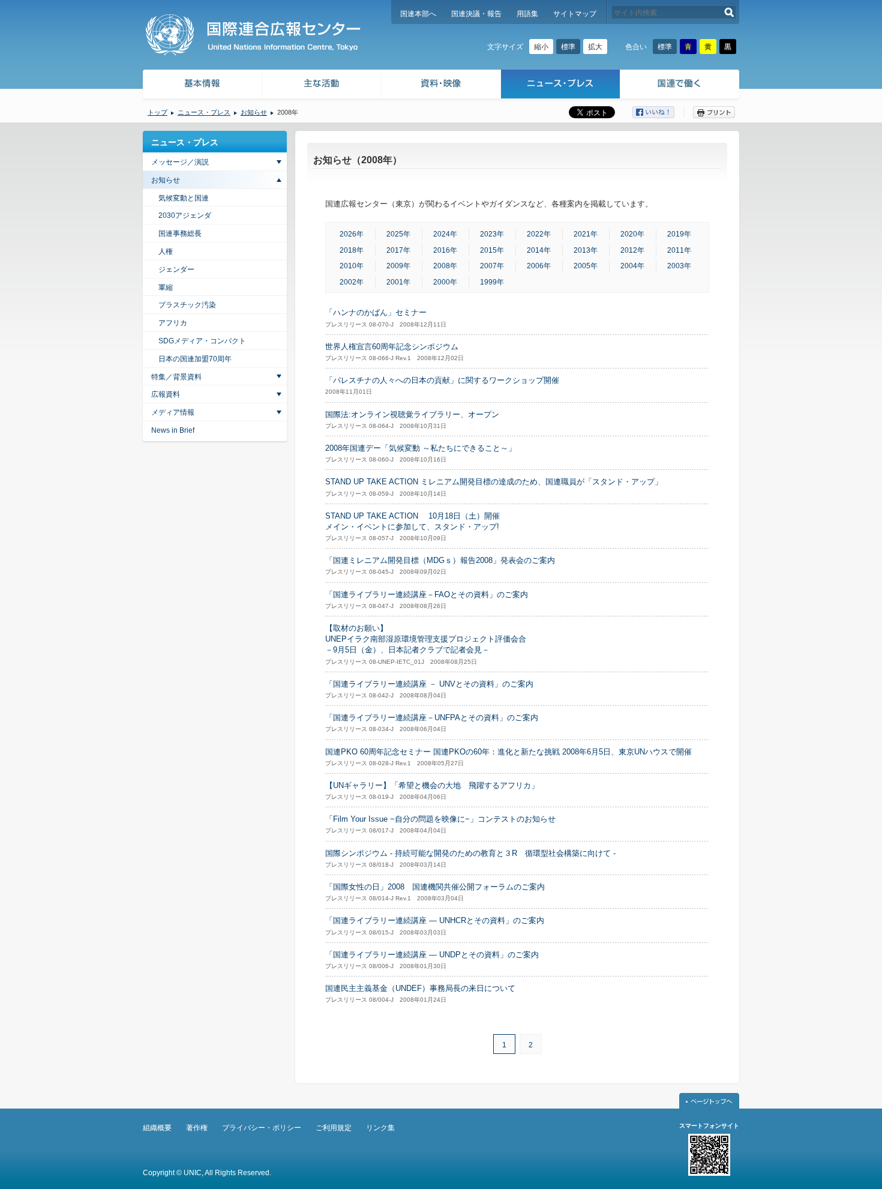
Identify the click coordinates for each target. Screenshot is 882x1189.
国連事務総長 (180, 233)
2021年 (586, 234)
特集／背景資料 (176, 377)
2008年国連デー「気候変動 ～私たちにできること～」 (420, 448)
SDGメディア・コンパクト (202, 341)
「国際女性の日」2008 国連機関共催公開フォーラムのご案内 (435, 886)
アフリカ (172, 323)
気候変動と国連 (183, 198)
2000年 (445, 282)
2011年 (679, 250)
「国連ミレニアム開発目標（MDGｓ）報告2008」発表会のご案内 (440, 560)
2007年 (492, 266)
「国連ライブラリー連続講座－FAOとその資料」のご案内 (426, 594)
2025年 (398, 234)
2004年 (632, 266)
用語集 (527, 14)
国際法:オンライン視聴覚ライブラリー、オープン (412, 414)
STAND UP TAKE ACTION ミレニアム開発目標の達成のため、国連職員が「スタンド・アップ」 (493, 481)
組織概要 (157, 1128)
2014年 (539, 250)
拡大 (595, 47)
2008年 (445, 266)
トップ (157, 112)
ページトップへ (709, 1101)
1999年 (492, 282)
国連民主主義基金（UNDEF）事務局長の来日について (420, 988)
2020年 (632, 234)
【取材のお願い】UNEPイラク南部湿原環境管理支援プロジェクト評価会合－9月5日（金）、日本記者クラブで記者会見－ (425, 639)
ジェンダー (176, 269)
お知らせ (254, 112)
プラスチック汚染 (187, 305)
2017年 (398, 250)
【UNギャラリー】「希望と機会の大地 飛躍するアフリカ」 (432, 785)
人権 (165, 251)
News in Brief (172, 430)
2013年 (586, 250)
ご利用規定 (334, 1128)
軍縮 (165, 287)
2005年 (586, 266)
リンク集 (380, 1128)
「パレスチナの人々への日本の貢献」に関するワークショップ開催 (442, 380)
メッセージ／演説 (180, 162)
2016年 (445, 250)
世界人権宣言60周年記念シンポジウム (391, 346)
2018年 (352, 250)
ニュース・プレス (560, 85)
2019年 (679, 234)
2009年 (398, 266)
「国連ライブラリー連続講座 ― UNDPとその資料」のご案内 (432, 954)
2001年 (398, 282)
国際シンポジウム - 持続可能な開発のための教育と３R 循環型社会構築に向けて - (470, 853)
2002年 (352, 282)
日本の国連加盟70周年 (195, 359)
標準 (568, 47)
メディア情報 (172, 412)
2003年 (679, 266)
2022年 (539, 234)
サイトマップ (574, 14)
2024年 (445, 234)
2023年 (492, 234)
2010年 (352, 266)
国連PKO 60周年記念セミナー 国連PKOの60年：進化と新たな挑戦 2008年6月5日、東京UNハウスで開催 (508, 751)
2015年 (492, 250)
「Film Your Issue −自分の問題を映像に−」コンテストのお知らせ (440, 818)
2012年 (632, 250)
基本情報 (201, 85)
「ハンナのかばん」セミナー (376, 312)
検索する (729, 12)
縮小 (541, 47)
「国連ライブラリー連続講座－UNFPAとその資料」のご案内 (431, 717)
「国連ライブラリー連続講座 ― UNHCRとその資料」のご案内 (434, 920)
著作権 (197, 1128)
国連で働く (680, 85)
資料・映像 (441, 85)
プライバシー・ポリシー (261, 1128)
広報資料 (165, 394)
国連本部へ (418, 14)
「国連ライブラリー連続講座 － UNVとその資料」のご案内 (429, 683)
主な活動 (322, 85)
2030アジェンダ (184, 215)
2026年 (352, 234)
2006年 (539, 266)
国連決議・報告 (476, 14)
